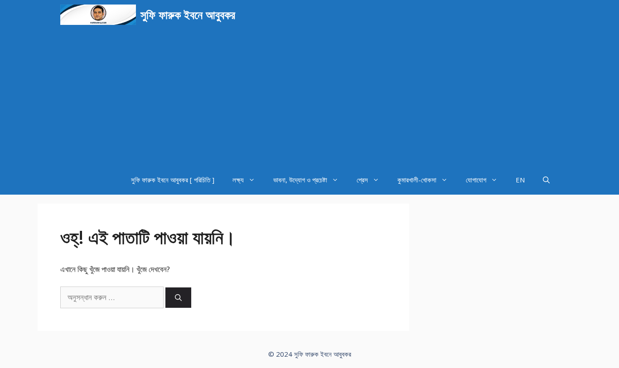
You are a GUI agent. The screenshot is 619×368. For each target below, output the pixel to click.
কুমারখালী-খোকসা (416, 179)
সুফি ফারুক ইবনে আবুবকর (187, 14)
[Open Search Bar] (546, 180)
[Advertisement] (309, 97)
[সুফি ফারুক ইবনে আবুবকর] (98, 14)
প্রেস (362, 179)
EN (520, 179)
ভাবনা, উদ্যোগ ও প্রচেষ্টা (300, 179)
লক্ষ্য (238, 179)
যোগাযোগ (476, 179)
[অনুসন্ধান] (178, 297)
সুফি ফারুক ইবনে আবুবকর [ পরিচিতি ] (172, 179)
